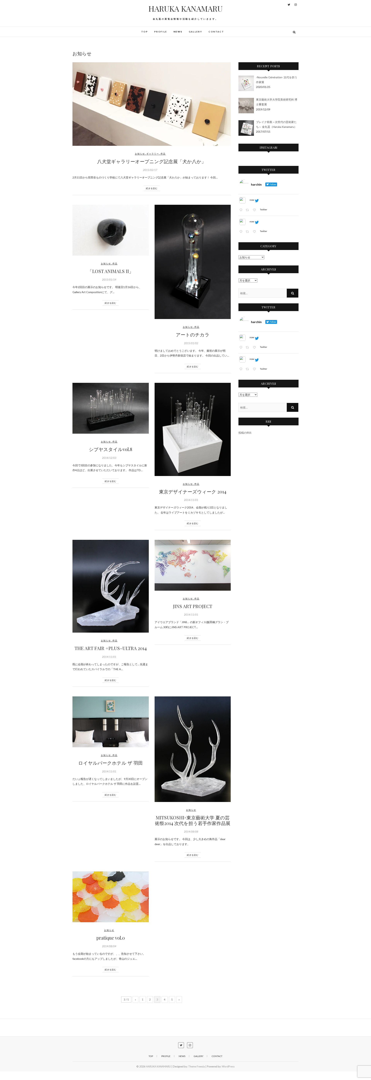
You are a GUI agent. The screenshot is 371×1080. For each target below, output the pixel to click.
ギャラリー (152, 153)
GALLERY (195, 31)
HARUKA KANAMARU (185, 8)
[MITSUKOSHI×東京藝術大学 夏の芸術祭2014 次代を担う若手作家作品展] (193, 749)
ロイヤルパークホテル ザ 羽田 (110, 763)
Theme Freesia (196, 1066)
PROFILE (160, 31)
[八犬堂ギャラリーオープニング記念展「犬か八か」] (151, 104)
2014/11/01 (191, 500)
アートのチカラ (192, 334)
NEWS (178, 31)
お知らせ (140, 153)
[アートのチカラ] (193, 262)
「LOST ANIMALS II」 (111, 271)
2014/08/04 (109, 946)
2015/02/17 (150, 169)
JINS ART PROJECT (192, 606)
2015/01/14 (109, 279)
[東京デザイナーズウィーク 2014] (193, 429)
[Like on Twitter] (255, 210)
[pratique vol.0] (110, 896)
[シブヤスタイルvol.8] (110, 408)
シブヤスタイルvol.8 (110, 449)
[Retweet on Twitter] (248, 210)
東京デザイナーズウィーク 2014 (192, 491)
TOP (144, 31)
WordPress (228, 1066)
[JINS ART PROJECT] (193, 565)
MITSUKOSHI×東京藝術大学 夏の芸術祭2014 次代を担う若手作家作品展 (192, 820)
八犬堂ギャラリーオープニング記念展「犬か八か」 (151, 161)
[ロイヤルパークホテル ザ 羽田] (110, 721)
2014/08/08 (191, 831)
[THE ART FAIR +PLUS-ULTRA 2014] (110, 586)
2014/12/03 (109, 457)
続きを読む (151, 188)
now (252, 199)
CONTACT (216, 31)
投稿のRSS (244, 432)
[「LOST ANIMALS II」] (110, 230)
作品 (163, 153)
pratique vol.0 (110, 938)
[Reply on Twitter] (241, 210)
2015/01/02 (191, 343)
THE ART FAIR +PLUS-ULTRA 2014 (111, 648)
